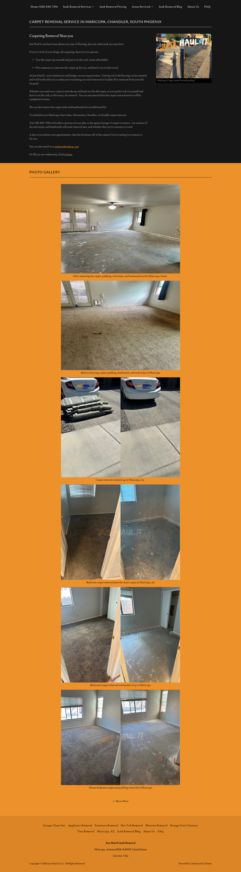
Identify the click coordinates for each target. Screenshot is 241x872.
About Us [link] (193, 6)
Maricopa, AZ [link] (106, 831)
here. (70, 154)
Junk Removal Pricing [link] (113, 6)
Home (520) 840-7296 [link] (44, 6)
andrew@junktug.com (67, 146)
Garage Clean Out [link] (54, 825)
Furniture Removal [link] (106, 825)
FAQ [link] (207, 6)
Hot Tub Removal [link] (132, 825)
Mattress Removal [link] (156, 825)
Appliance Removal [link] (80, 825)
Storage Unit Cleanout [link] (184, 825)
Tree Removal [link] (85, 831)
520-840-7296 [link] (120, 856)
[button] (78, 7)
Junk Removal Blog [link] (170, 6)
